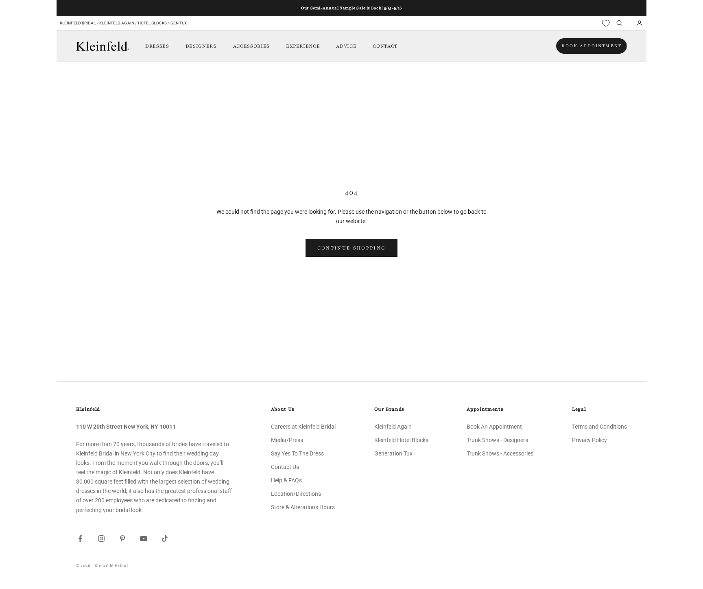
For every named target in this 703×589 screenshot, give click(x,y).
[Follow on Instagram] (101, 538)
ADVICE (346, 46)
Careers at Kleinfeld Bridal (303, 426)
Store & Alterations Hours (303, 507)
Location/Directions (296, 493)
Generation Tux (393, 453)
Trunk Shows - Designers (497, 440)
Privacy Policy (589, 440)
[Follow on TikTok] (165, 538)
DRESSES (157, 46)
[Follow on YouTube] (144, 538)
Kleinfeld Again (116, 23)
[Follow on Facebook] (80, 538)
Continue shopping (351, 248)
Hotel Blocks (152, 23)
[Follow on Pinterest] (122, 538)
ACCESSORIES (251, 46)
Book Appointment (591, 46)
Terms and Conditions (599, 426)
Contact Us (285, 467)
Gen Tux (178, 23)
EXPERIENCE (303, 46)
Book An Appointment (494, 426)
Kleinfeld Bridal (78, 23)
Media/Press (287, 440)
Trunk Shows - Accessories (500, 453)
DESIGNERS (201, 46)
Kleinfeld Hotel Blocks (401, 440)
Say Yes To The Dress (297, 453)
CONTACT (385, 46)
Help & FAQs (286, 480)
